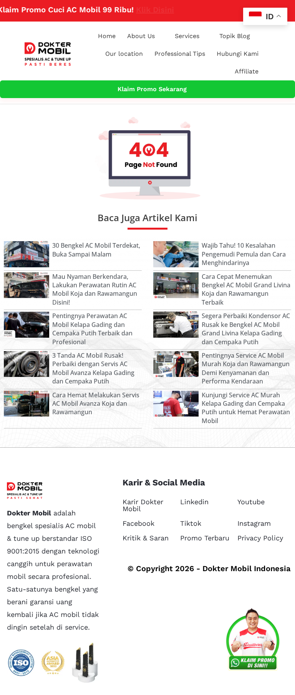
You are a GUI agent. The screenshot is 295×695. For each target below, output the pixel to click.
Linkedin (194, 502)
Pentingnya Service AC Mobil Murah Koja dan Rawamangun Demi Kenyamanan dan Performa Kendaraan (246, 368)
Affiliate (247, 71)
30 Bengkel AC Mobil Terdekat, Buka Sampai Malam (96, 249)
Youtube (251, 502)
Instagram (254, 523)
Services (187, 36)
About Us (141, 36)
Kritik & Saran (146, 538)
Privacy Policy (260, 538)
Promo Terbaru (204, 538)
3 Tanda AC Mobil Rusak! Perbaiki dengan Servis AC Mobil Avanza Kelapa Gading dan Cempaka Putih (93, 368)
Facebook (138, 523)
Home (107, 36)
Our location (124, 53)
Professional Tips (179, 53)
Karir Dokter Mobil (143, 505)
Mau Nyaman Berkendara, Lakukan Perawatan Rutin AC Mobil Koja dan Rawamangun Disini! (94, 289)
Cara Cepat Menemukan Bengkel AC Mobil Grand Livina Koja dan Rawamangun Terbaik (246, 289)
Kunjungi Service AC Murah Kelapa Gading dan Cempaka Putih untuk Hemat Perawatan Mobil (246, 408)
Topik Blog (234, 36)
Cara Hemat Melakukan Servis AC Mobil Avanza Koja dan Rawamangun (95, 404)
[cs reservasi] (252, 641)
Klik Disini (139, 9)
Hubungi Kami (238, 53)
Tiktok (190, 523)
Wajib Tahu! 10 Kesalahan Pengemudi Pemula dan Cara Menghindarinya (244, 254)
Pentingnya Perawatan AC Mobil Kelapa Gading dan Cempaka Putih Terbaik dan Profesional (92, 329)
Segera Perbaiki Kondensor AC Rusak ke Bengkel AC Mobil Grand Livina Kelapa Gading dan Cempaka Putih (246, 329)
